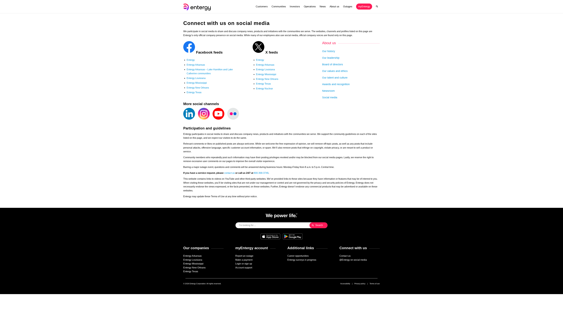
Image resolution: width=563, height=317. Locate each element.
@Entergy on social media (353, 260)
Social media (329, 97)
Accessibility (345, 284)
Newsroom (328, 90)
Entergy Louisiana (196, 78)
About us (329, 43)
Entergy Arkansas (196, 65)
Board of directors (332, 64)
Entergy (191, 60)
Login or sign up (243, 263)
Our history (328, 51)
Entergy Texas (194, 92)
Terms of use (375, 284)
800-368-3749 (261, 173)
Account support (243, 267)
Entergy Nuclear (264, 88)
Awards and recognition (336, 84)
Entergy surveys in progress (301, 260)
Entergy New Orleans (198, 87)
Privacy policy (359, 284)
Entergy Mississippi (197, 83)
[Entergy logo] (197, 6)
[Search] (377, 6)
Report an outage (244, 256)
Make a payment (243, 260)
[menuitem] (262, 6)
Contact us (345, 256)
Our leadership (330, 57)
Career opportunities (298, 256)
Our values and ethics (335, 71)
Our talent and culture (334, 77)
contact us (229, 173)
